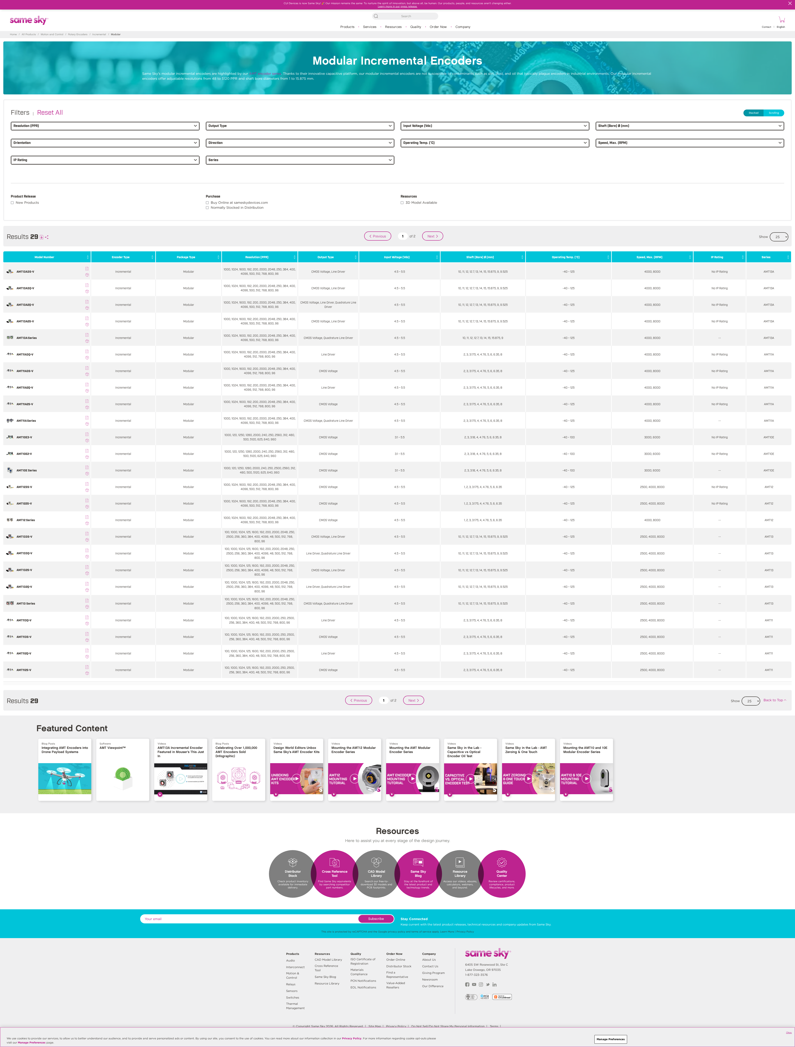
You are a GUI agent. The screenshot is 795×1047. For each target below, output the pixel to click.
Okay (789, 1032)
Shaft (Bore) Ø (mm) (480, 257)
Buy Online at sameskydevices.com (239, 203)
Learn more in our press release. (397, 6)
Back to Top (773, 700)
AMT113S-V (24, 636)
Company (463, 27)
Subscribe (376, 918)
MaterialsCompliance (359, 972)
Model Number (44, 257)
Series (766, 257)
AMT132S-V (24, 569)
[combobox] (405, 16)
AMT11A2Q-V (25, 387)
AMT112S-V (24, 669)
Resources (393, 27)
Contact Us (430, 966)
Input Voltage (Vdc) (397, 257)
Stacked (754, 113)
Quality (415, 27)
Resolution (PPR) (257, 257)
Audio (290, 960)
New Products (27, 203)
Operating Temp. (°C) (566, 257)
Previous (379, 236)
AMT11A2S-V (25, 404)
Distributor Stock (398, 966)
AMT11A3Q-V (25, 354)
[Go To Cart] (781, 20)
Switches (292, 997)
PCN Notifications (363, 980)
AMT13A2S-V (25, 321)
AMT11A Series (26, 420)
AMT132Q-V (24, 586)
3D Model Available (421, 203)
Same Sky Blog (325, 976)
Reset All (50, 112)
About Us (429, 959)
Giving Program (433, 973)
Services (370, 27)
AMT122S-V (24, 503)
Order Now (438, 27)
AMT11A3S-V (25, 370)
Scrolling (774, 113)
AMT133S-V (24, 536)
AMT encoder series (265, 74)
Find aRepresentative (397, 974)
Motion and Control (52, 34)
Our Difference (432, 986)
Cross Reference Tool (326, 968)
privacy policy (396, 931)
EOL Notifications (363, 987)
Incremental (99, 34)
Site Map (375, 1026)
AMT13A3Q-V (25, 288)
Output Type (326, 257)
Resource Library (327, 983)
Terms (494, 1026)
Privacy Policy (465, 931)
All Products (29, 34)
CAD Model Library (328, 959)
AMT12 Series (26, 520)
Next (431, 236)
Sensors (292, 991)
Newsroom (430, 979)
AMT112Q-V (24, 653)
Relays (290, 984)
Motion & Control (292, 975)
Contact (766, 27)
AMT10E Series (27, 470)
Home (13, 34)
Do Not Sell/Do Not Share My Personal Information (448, 1026)
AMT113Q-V (24, 620)
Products (347, 27)
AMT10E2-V (24, 453)
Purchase (213, 196)
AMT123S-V (24, 486)
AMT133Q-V (24, 553)
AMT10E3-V (24, 437)
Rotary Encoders (77, 34)
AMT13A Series (27, 337)
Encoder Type (121, 257)
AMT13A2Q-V (25, 304)
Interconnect (295, 967)
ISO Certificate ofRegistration (363, 961)
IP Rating (717, 257)
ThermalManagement (295, 1006)
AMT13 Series (26, 603)
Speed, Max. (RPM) (649, 257)
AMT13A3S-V (25, 271)
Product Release (23, 196)
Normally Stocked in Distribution (237, 208)
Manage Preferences (32, 1042)
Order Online (395, 959)
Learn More (447, 931)
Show (763, 237)
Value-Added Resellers (395, 985)
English (781, 27)
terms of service (421, 931)
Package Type (186, 257)
